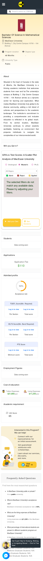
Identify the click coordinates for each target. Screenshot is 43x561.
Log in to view (13, 309)
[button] (3, 4)
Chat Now (28, 465)
